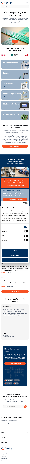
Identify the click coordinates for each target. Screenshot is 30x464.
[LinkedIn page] (5, 423)
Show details (22, 246)
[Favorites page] (24, 2)
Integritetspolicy (4, 454)
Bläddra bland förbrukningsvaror (15, 185)
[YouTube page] (8, 423)
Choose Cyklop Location (15, 363)
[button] (28, 2)
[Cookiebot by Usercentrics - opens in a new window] (22, 203)
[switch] (26, 231)
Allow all (15, 250)
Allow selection (15, 255)
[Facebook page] (2, 423)
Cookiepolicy (3, 456)
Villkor (2, 460)
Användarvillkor (4, 458)
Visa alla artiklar (15, 291)
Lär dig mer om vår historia (15, 146)
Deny (15, 260)
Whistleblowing (4, 452)
